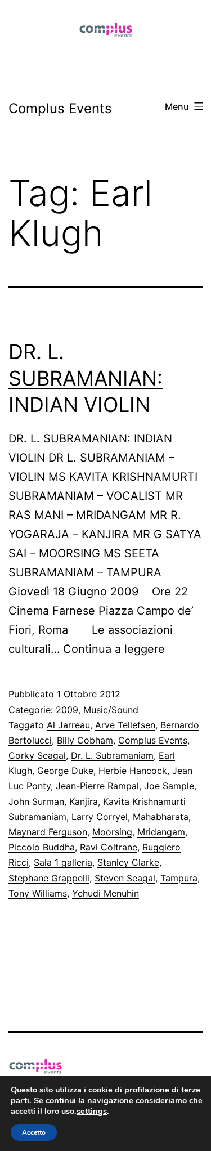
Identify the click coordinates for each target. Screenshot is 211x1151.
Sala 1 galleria (63, 862)
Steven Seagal (125, 878)
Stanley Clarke (128, 862)
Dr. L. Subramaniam (112, 755)
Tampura (178, 878)
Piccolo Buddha (41, 847)
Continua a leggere (114, 649)
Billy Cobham (85, 740)
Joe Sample (169, 785)
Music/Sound (110, 709)
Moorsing (112, 832)
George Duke (65, 770)
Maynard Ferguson (47, 832)
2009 (67, 709)
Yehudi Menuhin (105, 893)
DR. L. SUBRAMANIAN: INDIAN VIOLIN (85, 378)
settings (92, 1111)
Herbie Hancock (132, 770)
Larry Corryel (99, 816)
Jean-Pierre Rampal (97, 785)
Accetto (34, 1132)
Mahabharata (160, 816)
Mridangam (161, 832)
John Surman (36, 801)
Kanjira (83, 801)
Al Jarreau (68, 725)
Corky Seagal (37, 755)
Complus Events (60, 108)
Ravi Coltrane (108, 847)
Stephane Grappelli (48, 878)
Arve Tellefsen (125, 725)
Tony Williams (37, 893)
